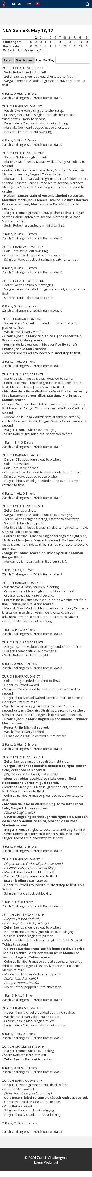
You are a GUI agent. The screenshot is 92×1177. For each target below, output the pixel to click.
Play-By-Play (45, 60)
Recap (8, 60)
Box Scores (24, 60)
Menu (16, 3)
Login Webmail (46, 1162)
